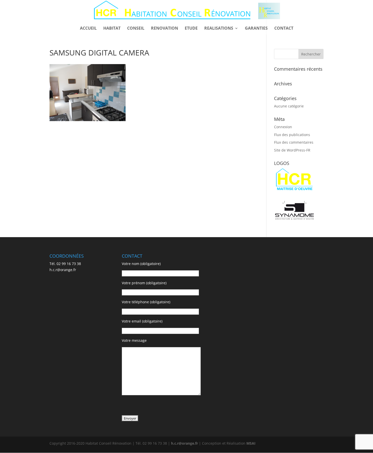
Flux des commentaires (293, 142)
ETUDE (191, 28)
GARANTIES (256, 28)
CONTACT (283, 28)
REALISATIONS (218, 28)
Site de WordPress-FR (292, 150)
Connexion (283, 126)
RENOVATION (164, 28)
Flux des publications (292, 134)
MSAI (251, 443)
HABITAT (112, 28)
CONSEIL (135, 28)
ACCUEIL (88, 28)
